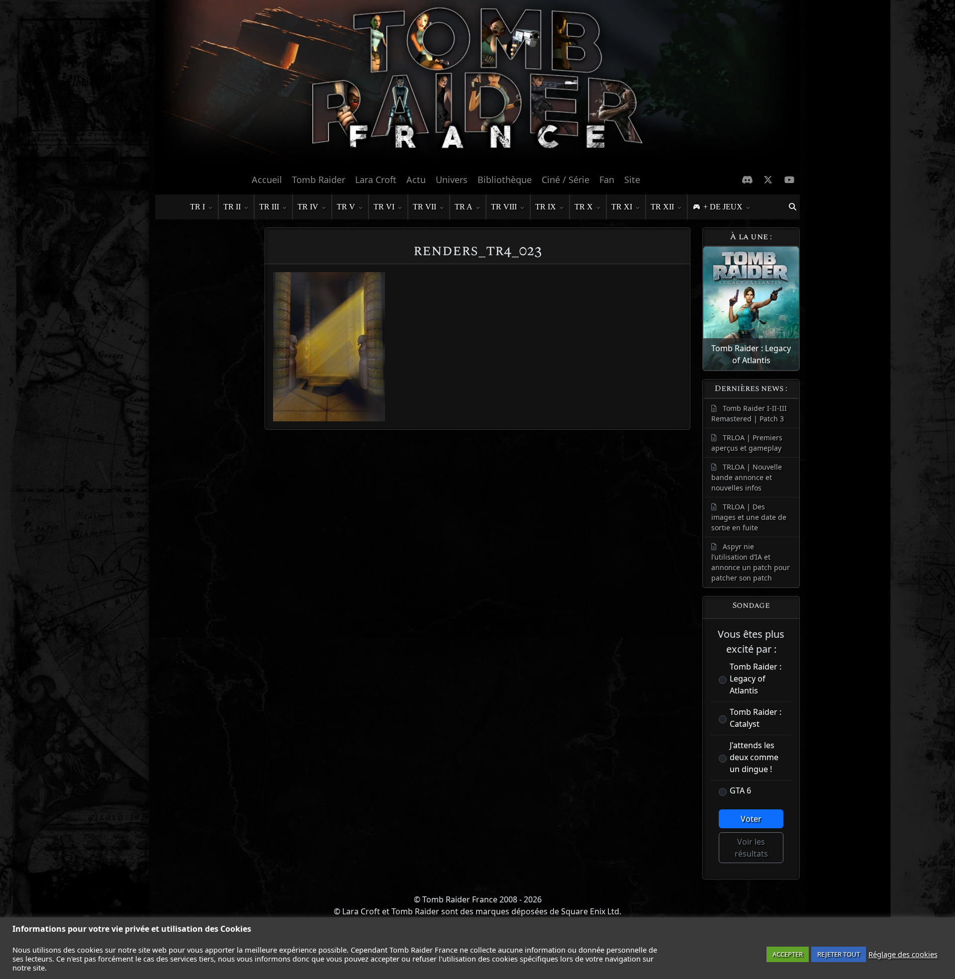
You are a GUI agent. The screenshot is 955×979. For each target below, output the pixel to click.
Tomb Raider (318, 180)
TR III (269, 206)
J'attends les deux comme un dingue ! (754, 757)
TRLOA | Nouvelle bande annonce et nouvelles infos (746, 477)
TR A (464, 206)
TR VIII (504, 206)
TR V (346, 206)
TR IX (545, 206)
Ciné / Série (565, 180)
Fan (606, 180)
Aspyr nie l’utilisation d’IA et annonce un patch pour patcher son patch (750, 562)
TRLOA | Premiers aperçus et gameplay (746, 443)
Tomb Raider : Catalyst (755, 717)
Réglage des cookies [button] (903, 954)
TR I (197, 206)
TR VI (384, 206)
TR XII (662, 206)
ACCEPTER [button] (787, 954)
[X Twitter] (768, 180)
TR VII (424, 206)
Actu (416, 180)
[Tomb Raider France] (477, 84)
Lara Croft (375, 180)
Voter (751, 818)
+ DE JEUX (723, 206)
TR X (583, 206)
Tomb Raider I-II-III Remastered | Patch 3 (749, 413)
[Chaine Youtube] (789, 180)
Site (632, 180)
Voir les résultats (751, 847)
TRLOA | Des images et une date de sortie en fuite (748, 517)
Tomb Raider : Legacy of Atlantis (755, 678)
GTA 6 (740, 790)
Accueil (267, 180)
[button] (792, 206)
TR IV (307, 206)
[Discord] (747, 180)
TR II (232, 206)
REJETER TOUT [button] (838, 954)
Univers (452, 180)
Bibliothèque (505, 180)
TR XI (621, 206)
